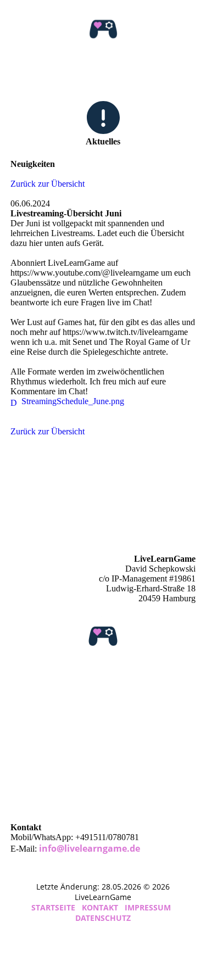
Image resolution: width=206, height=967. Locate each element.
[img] (103, 29)
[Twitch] (20, 799)
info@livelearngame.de (89, 848)
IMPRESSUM (148, 907)
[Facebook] (18, 707)
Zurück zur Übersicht (47, 183)
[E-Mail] (20, 722)
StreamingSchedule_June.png (72, 401)
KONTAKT (100, 907)
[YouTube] (20, 737)
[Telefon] (19, 784)
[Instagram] (20, 691)
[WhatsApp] (20, 768)
